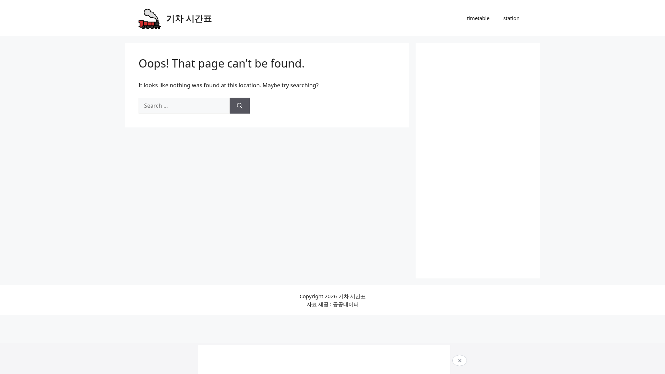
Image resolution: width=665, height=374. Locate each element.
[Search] (240, 106)
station (511, 18)
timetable (478, 18)
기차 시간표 (189, 18)
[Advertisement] (477, 161)
